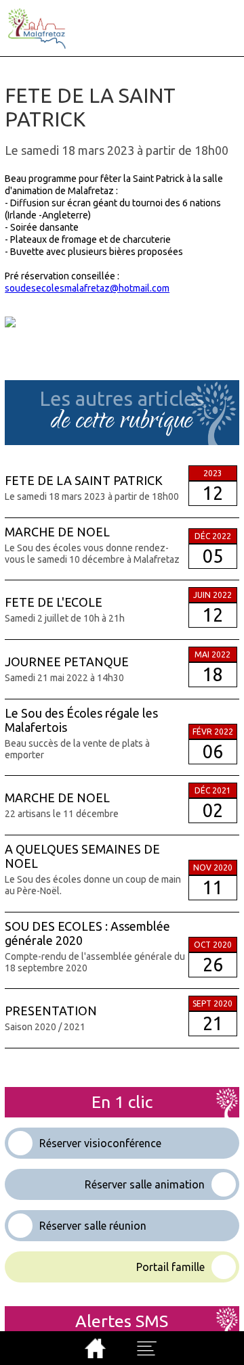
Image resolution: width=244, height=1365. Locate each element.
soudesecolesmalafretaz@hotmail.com (87, 288)
